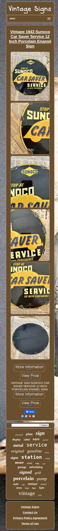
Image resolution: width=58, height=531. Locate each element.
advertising (36, 467)
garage (22, 467)
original (17, 451)
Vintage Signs (30, 507)
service (36, 445)
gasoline (34, 451)
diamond (19, 435)
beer (34, 488)
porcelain (23, 478)
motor (19, 462)
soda (47, 458)
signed (25, 472)
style (43, 464)
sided (27, 439)
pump (42, 478)
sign (40, 433)
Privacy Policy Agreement (30, 518)
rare (36, 439)
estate (29, 463)
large (27, 488)
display (16, 439)
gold (38, 473)
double (47, 452)
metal (18, 445)
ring (37, 463)
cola (23, 485)
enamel (45, 440)
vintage (27, 493)
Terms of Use (30, 523)
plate (29, 434)
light (41, 487)
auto (16, 484)
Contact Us (30, 512)
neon (19, 487)
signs (14, 458)
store (40, 495)
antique (33, 483)
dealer (44, 484)
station (31, 457)
